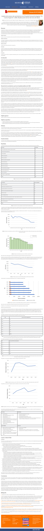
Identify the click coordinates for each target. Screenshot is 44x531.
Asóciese (13, 518)
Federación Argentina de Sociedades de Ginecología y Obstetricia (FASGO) (37, 519)
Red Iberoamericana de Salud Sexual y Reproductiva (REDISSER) (37, 522)
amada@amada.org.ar (5, 518)
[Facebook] (26, 519)
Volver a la (37, 7)
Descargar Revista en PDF (12, 11)
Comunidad (14, 520)
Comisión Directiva (15, 519)
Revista (13, 521)
